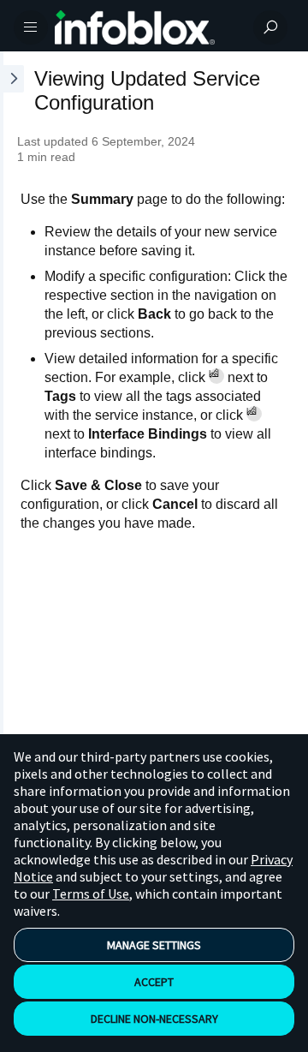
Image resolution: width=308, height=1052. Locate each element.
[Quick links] (147, 27)
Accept (154, 981)
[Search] (270, 27)
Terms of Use (90, 893)
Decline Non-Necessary (154, 1018)
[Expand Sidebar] (12, 419)
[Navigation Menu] (31, 27)
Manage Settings (154, 945)
